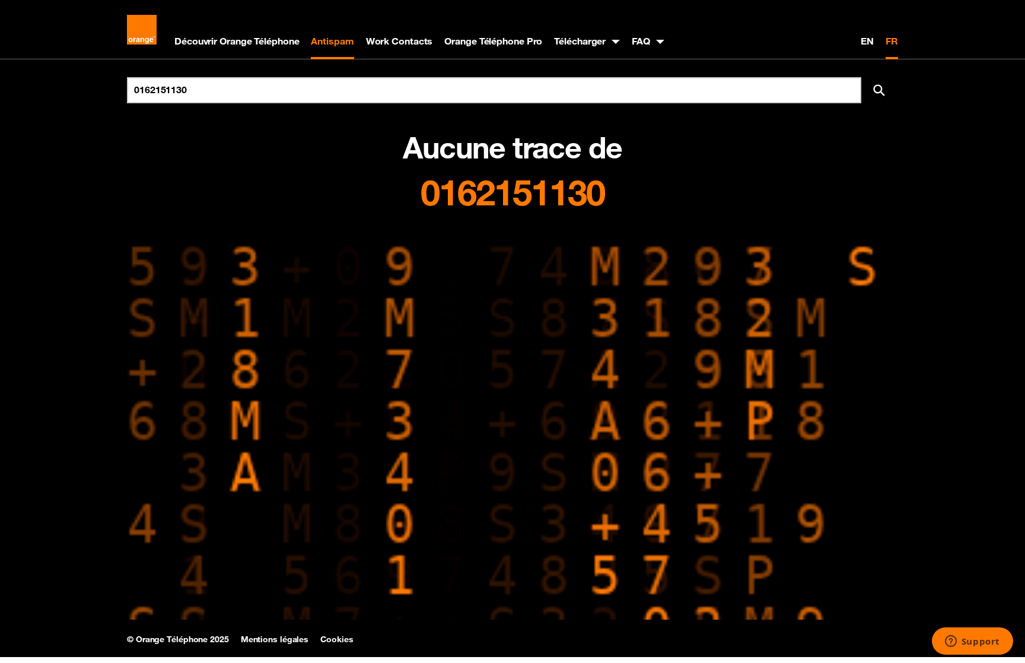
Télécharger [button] (580, 41)
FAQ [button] (641, 41)
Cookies (336, 639)
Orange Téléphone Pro (493, 41)
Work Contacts (399, 41)
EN (867, 41)
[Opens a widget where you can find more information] (972, 642)
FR (892, 41)
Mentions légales (274, 639)
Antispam (332, 41)
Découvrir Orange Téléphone (236, 41)
